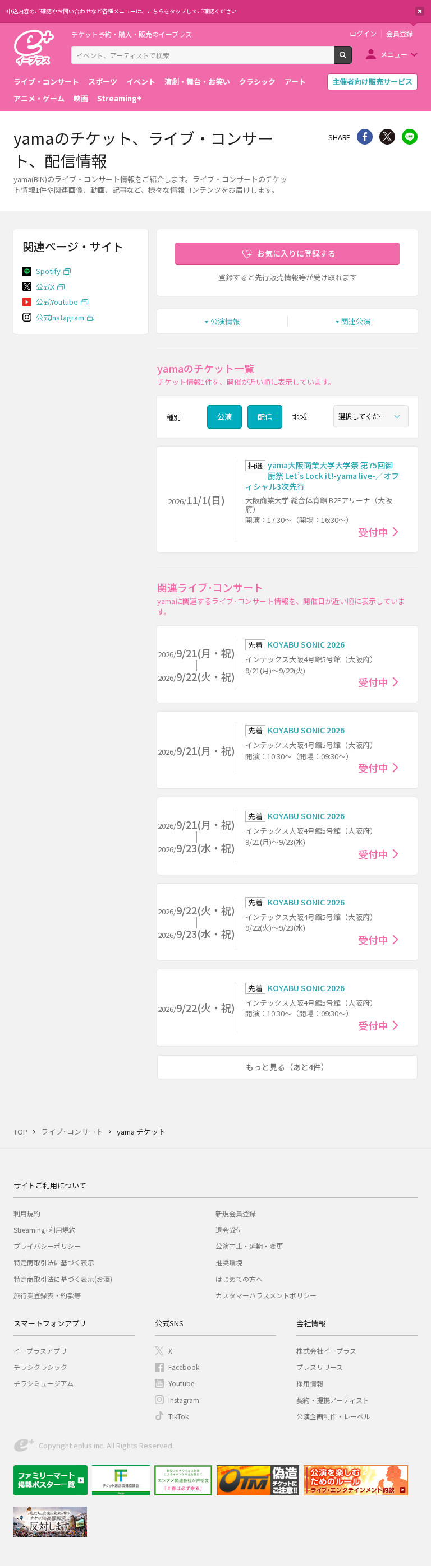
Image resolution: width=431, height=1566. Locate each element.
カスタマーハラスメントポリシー (266, 1295)
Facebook (183, 1367)
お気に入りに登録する (296, 253)
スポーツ (102, 81)
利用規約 (26, 1213)
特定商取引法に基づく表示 (53, 1262)
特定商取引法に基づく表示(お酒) (62, 1279)
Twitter (387, 137)
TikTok (178, 1416)
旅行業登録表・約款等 (47, 1295)
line (410, 137)
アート (295, 81)
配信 (265, 416)
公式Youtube (57, 301)
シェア (365, 137)
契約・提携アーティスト (332, 1400)
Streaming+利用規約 (44, 1229)
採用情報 (309, 1383)
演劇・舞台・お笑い (197, 81)
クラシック (257, 81)
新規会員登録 (236, 1213)
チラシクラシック (40, 1367)
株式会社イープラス (326, 1350)
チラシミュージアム (43, 1383)
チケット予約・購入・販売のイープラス (131, 34)
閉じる (419, 11)
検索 (351, 59)
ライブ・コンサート (46, 81)
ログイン (363, 34)
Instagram (183, 1400)
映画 (81, 98)
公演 (224, 416)
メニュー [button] (393, 54)
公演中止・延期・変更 (249, 1246)
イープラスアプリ (40, 1350)
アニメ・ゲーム (39, 98)
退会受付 (229, 1229)
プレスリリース (319, 1367)
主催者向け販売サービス (372, 81)
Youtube (181, 1383)
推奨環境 (229, 1262)
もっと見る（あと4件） (287, 1066)
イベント (140, 81)
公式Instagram (60, 317)
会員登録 (399, 34)
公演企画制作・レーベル (333, 1416)
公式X (45, 286)
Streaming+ (119, 98)
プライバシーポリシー (47, 1246)
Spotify (48, 271)
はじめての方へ (239, 1279)
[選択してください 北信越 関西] (371, 416)
